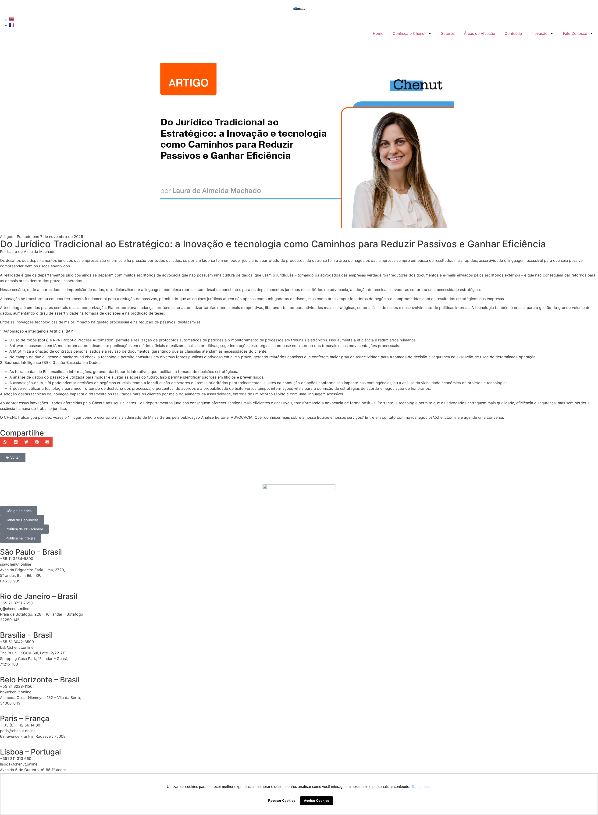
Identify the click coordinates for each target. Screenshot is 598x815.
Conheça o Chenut (409, 33)
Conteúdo (513, 33)
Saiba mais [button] (421, 787)
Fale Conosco (575, 33)
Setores (448, 33)
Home (378, 33)
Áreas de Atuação (479, 33)
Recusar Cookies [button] (281, 800)
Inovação (539, 33)
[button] (5, 442)
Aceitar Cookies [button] (316, 800)
